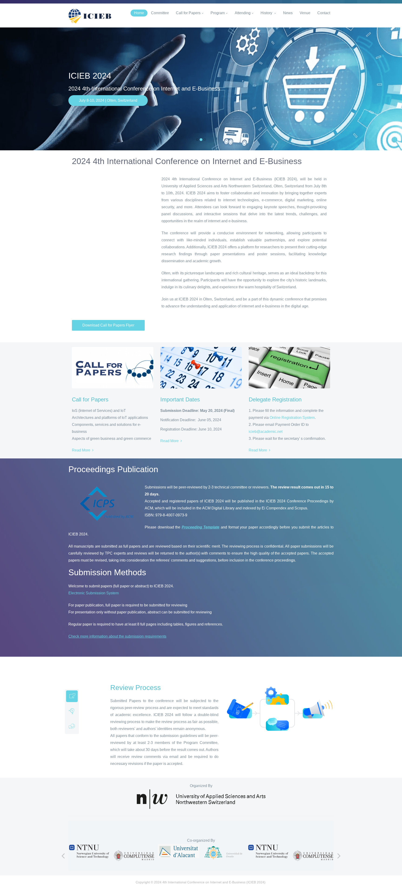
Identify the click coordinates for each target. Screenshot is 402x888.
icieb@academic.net (265, 432)
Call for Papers (188, 13)
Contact (323, 13)
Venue (305, 13)
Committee (160, 13)
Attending (243, 13)
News (288, 13)
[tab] (72, 696)
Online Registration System (292, 418)
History (267, 13)
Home (139, 13)
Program (218, 13)
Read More (82, 450)
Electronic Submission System (93, 593)
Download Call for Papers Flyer (108, 325)
